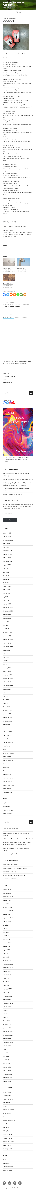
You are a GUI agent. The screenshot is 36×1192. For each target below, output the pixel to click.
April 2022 (6, 579)
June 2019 (6, 657)
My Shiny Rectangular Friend (18, 868)
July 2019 (5, 653)
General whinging (8, 760)
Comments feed (8, 810)
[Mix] (14, 294)
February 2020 (7, 632)
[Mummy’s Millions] (9, 277)
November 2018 (8, 678)
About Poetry (7, 735)
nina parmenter (24, 304)
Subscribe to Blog (10, 520)
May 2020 (6, 625)
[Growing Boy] (9, 261)
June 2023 (6, 547)
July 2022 (5, 568)
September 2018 (8, 685)
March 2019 (6, 664)
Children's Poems (8, 742)
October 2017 (7, 724)
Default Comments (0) (8, 317)
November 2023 (8, 540)
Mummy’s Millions (8, 283)
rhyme (17, 306)
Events (5, 749)
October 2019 (7, 643)
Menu (19, 12)
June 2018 (6, 696)
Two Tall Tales (21, 268)
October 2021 (7, 590)
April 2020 (6, 629)
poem (7, 306)
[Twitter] (7, 294)
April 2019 (6, 661)
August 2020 (7, 618)
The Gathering (11, 872)
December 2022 (8, 554)
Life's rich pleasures (9, 764)
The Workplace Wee (19, 875)
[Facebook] (4, 294)
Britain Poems (7, 739)
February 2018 (7, 710)
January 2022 (7, 586)
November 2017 (7, 721)
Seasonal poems (8, 778)
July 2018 (5, 692)
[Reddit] (11, 294)
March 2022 (6, 582)
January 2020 (7, 636)
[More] (24, 294)
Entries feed (6, 806)
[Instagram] (10, 402)
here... (7, 461)
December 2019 (8, 639)
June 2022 (6, 572)
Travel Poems (7, 788)
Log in (4, 803)
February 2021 (7, 604)
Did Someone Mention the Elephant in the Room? (18, 479)
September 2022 (8, 561)
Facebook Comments (21, 317)
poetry (12, 306)
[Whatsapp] (17, 294)
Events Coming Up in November (12, 494)
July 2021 (5, 597)
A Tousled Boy (13, 864)
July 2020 (6, 622)
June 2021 (6, 600)
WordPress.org (7, 813)
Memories (6, 771)
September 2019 (8, 646)
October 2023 (7, 544)
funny (7, 304)
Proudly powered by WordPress (11, 1188)
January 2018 (7, 714)
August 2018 (7, 689)
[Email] (21, 294)
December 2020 (8, 607)
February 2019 (7, 668)
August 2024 (7, 536)
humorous (13, 304)
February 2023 (7, 551)
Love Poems (6, 767)
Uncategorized (7, 792)
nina (16, 18)
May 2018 (6, 700)
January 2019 (7, 671)
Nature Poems (7, 774)
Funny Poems (9, 302)
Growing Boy (6, 268)
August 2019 (7, 650)
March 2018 (6, 707)
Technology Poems (8, 785)
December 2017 (7, 717)
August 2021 (6, 593)
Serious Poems (7, 781)
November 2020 (8, 611)
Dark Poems (6, 746)
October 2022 (7, 558)
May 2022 (6, 575)
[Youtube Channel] (13, 402)
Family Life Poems (8, 753)
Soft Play (15, 879)
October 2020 (7, 614)
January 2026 (7, 533)
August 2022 (7, 565)
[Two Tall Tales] (23, 261)
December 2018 (8, 675)
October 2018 (7, 682)
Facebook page (7, 234)
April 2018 (6, 703)
